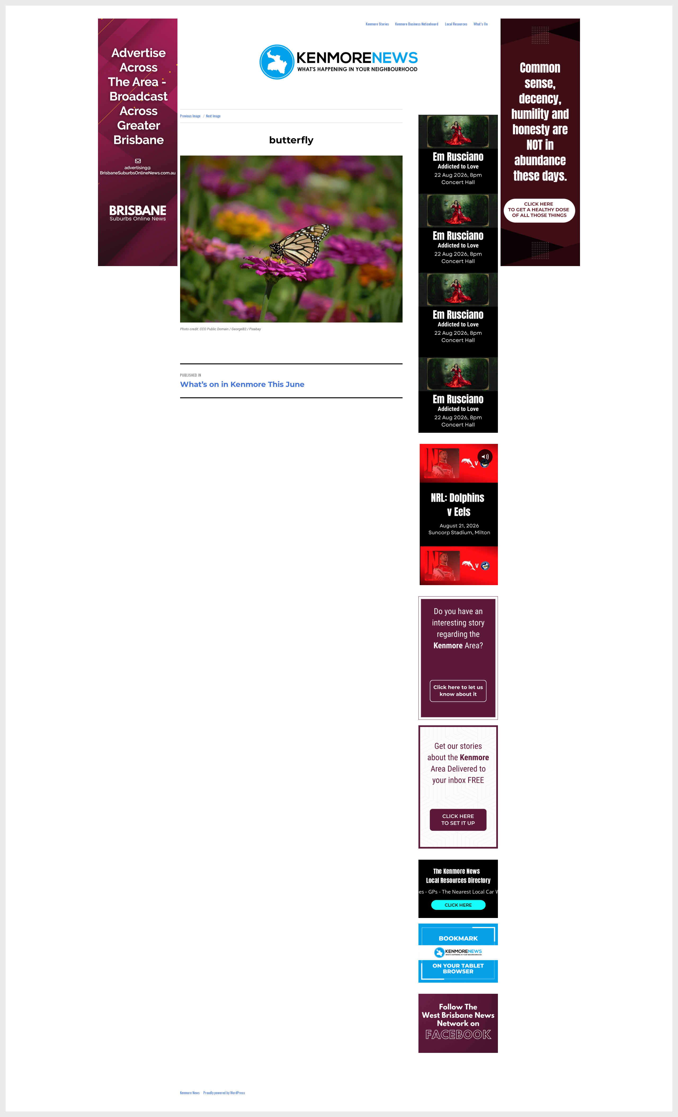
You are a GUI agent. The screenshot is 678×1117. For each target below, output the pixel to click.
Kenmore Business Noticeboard (416, 24)
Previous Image (190, 115)
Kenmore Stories (377, 24)
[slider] (463, 580)
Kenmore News (190, 1092)
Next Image (213, 115)
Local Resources (456, 24)
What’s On (481, 24)
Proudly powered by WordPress (224, 1092)
